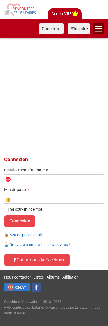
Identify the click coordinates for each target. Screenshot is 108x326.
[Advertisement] (54, 96)
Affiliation (70, 277)
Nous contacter (17, 277)
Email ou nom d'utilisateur (27, 170)
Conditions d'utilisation (21, 302)
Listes (39, 277)
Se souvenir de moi (26, 209)
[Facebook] (36, 287)
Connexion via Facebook (41, 260)
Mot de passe (17, 189)
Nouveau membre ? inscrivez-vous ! (39, 244)
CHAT (20, 287)
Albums (53, 277)
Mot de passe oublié (26, 235)
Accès (61, 13)
